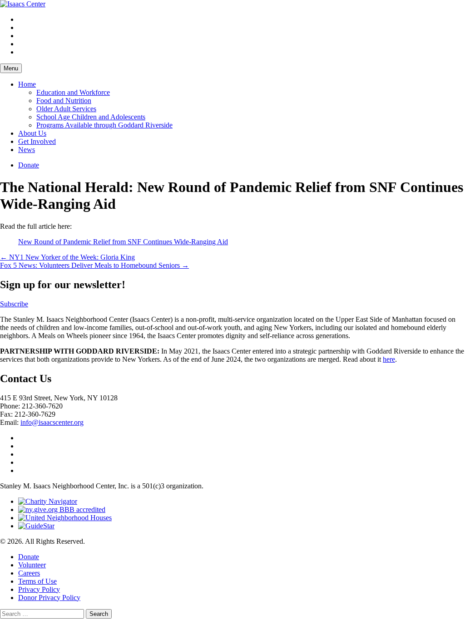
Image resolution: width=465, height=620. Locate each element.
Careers (29, 573)
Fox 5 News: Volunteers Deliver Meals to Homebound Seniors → (94, 265)
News (26, 149)
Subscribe (14, 304)
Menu (11, 68)
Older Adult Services (66, 109)
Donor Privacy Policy (49, 597)
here (389, 359)
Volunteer (32, 565)
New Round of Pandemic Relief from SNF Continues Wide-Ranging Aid (123, 242)
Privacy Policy (39, 589)
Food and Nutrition (63, 100)
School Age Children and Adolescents (90, 117)
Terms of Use (37, 581)
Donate (28, 165)
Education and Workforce (73, 92)
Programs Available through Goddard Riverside (104, 125)
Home (27, 84)
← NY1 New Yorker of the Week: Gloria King (67, 257)
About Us (32, 133)
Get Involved (37, 141)
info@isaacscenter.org (52, 422)
